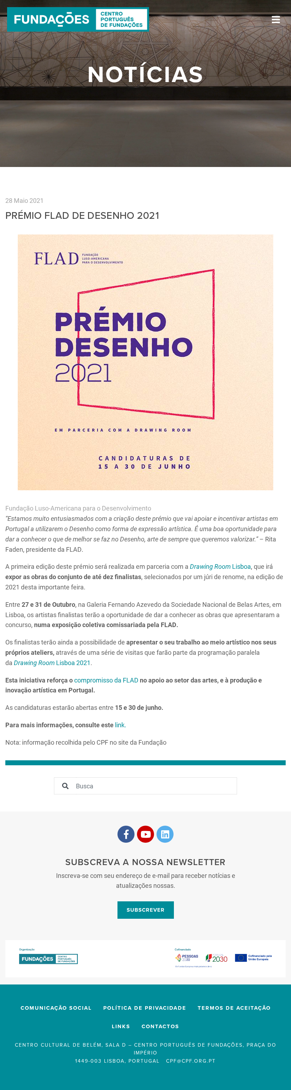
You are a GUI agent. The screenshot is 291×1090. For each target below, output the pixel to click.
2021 (82, 662)
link (120, 725)
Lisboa (220, 566)
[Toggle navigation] (276, 19)
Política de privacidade (144, 1008)
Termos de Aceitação (234, 1008)
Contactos (160, 1026)
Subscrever (146, 910)
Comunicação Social (56, 1008)
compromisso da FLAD (106, 680)
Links (121, 1026)
